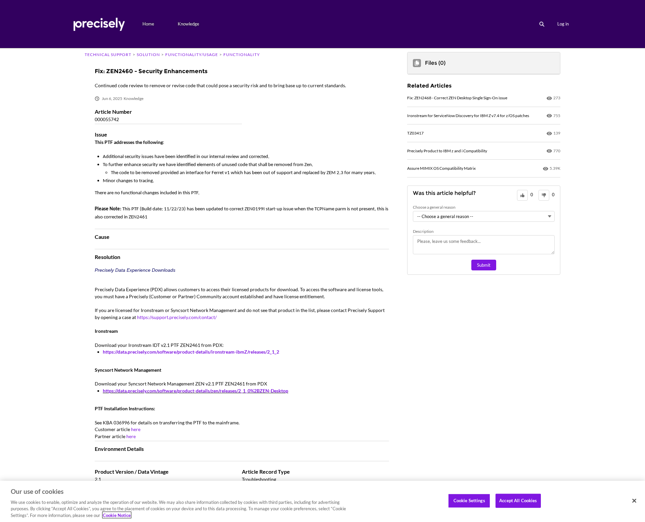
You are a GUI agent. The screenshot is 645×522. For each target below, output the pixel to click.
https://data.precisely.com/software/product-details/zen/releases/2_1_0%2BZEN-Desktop (195, 391)
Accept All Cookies (518, 500)
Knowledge (188, 24)
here (135, 429)
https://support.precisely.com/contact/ (177, 317)
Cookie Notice (117, 515)
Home (148, 24)
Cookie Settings (469, 500)
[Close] (634, 500)
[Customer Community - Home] (99, 24)
